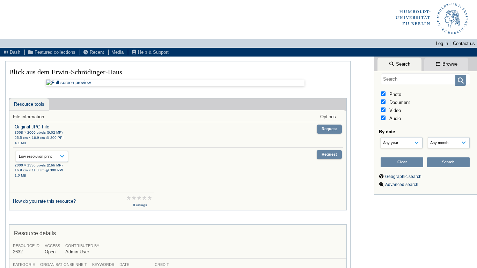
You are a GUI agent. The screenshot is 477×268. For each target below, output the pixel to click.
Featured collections (54, 52)
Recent (96, 52)
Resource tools (29, 104)
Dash (14, 52)
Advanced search (401, 184)
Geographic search (403, 176)
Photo (394, 94)
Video (394, 110)
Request (329, 129)
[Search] (460, 80)
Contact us (464, 43)
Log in (442, 43)
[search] (425, 78)
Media (117, 52)
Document (399, 102)
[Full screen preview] (175, 83)
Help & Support (153, 52)
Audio (394, 118)
